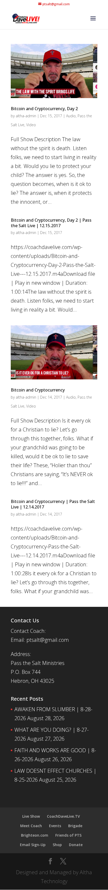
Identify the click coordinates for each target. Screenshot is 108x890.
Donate (76, 844)
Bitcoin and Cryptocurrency (38, 390)
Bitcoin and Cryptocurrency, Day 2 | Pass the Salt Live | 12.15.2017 (51, 222)
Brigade (75, 825)
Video (31, 124)
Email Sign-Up (33, 844)
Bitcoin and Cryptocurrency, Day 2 (44, 108)
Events (55, 825)
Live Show (31, 816)
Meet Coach (31, 825)
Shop (57, 844)
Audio (71, 115)
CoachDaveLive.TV (63, 816)
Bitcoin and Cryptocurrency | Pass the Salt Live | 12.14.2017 (53, 504)
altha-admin (26, 115)
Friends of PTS (68, 835)
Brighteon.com (34, 835)
